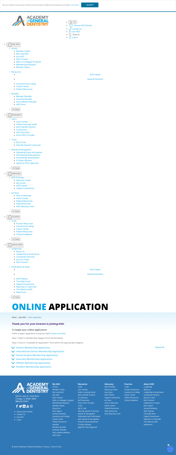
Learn (14, 119)
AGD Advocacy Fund (25, 206)
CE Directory (21, 129)
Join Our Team (22, 259)
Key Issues (21, 183)
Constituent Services (25, 256)
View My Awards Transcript (28, 145)
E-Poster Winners (24, 160)
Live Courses (22, 121)
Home (14, 317)
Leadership (16, 248)
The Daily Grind (23, 281)
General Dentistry (95, 79)
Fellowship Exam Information (29, 152)
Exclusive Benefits (24, 99)
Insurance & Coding (25, 226)
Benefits (15, 93)
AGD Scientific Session (26, 127)
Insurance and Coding (26, 83)
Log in (19, 420)
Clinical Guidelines (24, 234)
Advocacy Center (23, 180)
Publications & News (20, 267)
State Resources (23, 203)
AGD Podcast (22, 278)
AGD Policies (21, 185)
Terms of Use (56, 447)
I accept (90, 5)
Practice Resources (24, 223)
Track (14, 139)
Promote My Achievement (27, 157)
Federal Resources (24, 201)
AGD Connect (22, 59)
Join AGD (20, 56)
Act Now (15, 193)
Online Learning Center (26, 124)
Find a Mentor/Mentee (26, 101)
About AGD (149, 384)
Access (14, 48)
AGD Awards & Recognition (28, 155)
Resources (16, 72)
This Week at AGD (24, 289)
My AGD (56, 384)
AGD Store (21, 104)
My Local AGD (22, 53)
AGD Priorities (17, 177)
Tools (14, 221)
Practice (128, 384)
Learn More (75, 5)
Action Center (22, 198)
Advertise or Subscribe (26, 286)
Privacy (46, 447)
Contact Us (21, 414)
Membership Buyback (26, 64)
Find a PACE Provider (25, 135)
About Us (20, 251)
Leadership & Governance (27, 254)
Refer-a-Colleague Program (28, 61)
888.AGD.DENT (22, 401)
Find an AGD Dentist (24, 411)
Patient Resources (24, 89)
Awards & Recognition (21, 149)
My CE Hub (21, 142)
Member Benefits (24, 96)
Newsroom (21, 292)
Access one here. (58, 333)
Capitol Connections (25, 188)
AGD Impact (95, 74)
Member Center (23, 51)
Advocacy (109, 384)
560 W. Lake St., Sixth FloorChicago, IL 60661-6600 (27, 397)
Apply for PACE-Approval (27, 163)
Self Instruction (23, 132)
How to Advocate (23, 195)
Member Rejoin (23, 67)
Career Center (22, 86)
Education (82, 384)
